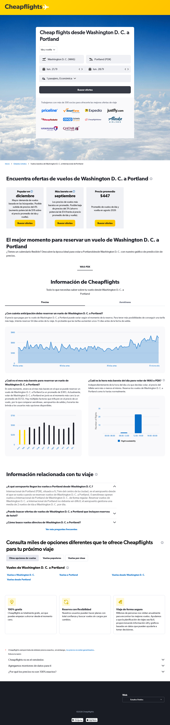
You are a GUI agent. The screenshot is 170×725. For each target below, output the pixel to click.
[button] (60, 69)
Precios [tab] (45, 302)
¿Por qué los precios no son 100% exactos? (32, 671)
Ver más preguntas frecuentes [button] (61, 529)
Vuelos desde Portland (19, 579)
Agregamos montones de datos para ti (29, 665)
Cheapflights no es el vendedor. (26, 659)
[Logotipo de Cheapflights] (23, 7)
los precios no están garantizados (80, 650)
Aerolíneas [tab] (125, 302)
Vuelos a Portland (68, 575)
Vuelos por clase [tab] (76, 558)
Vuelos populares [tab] (52, 558)
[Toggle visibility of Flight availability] (127, 441)
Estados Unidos (20, 164)
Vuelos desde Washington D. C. (128, 575)
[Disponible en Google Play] (77, 720)
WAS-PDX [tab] (85, 266)
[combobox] (48, 49)
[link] (25, 223)
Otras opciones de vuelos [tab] (22, 558)
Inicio (7, 164)
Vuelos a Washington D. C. (21, 575)
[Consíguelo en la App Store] (91, 720)
